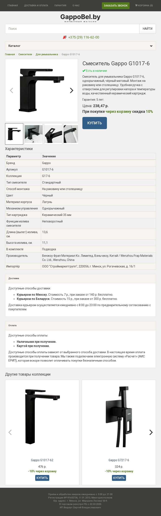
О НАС (76, 5)
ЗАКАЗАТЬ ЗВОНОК (115, 5)
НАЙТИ (147, 28)
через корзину (118, 111)
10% (149, 111)
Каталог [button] (14, 45)
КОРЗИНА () (145, 5)
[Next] (71, 90)
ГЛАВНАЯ (13, 5)
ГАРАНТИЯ (60, 5)
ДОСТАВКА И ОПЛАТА (36, 5)
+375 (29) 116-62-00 (83, 37)
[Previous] (12, 90)
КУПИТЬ (94, 123)
